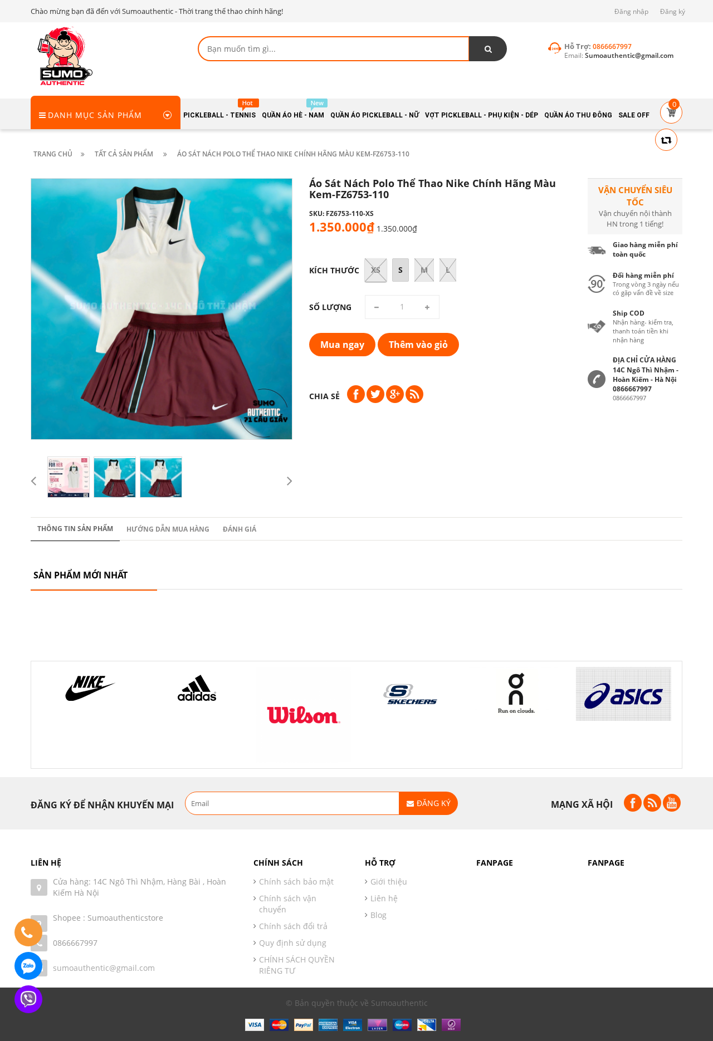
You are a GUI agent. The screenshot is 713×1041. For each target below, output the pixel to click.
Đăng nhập (631, 11)
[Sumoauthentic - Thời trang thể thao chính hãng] (64, 55)
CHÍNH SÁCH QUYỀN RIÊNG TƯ (297, 965)
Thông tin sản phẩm (75, 528)
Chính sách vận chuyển (287, 904)
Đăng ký (672, 11)
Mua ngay (342, 344)
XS (375, 269)
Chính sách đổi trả (293, 926)
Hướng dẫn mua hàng (167, 529)
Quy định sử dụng (292, 942)
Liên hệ (384, 898)
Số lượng (330, 307)
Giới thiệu (388, 881)
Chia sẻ (324, 396)
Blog (378, 915)
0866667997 (75, 942)
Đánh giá (239, 529)
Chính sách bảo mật (296, 881)
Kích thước (334, 270)
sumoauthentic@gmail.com (104, 968)
